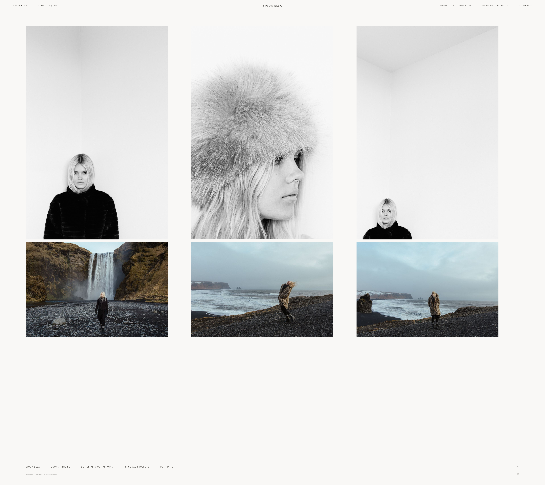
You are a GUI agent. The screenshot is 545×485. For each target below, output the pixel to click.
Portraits (525, 6)
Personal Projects (495, 6)
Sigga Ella (20, 6)
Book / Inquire (47, 6)
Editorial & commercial (455, 6)
